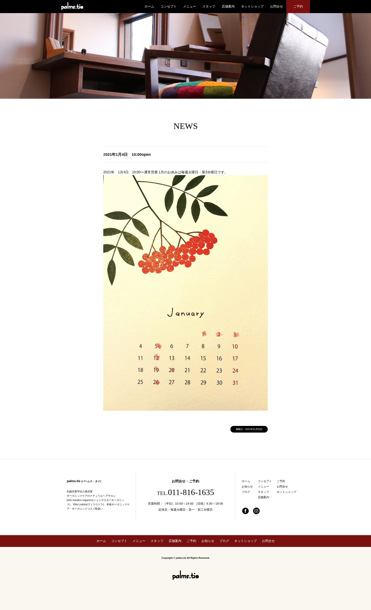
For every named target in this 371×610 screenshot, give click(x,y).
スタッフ (208, 6)
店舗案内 (228, 6)
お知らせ (247, 486)
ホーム (149, 6)
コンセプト (169, 6)
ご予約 (298, 6)
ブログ (246, 491)
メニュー (189, 6)
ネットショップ (252, 6)
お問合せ (276, 6)
